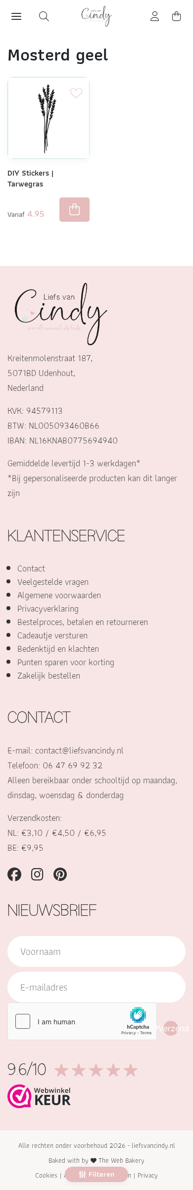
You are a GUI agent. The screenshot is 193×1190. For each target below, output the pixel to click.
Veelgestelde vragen (53, 581)
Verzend (170, 1028)
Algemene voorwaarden (59, 595)
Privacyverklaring (48, 608)
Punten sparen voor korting (65, 662)
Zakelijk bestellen (48, 675)
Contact (31, 568)
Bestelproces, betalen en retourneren (82, 622)
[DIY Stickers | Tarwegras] (48, 118)
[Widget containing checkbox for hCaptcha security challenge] (82, 1021)
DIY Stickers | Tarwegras (30, 178)
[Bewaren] (76, 91)
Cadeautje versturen (52, 635)
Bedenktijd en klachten (58, 648)
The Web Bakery (121, 1160)
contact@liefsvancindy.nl (79, 750)
